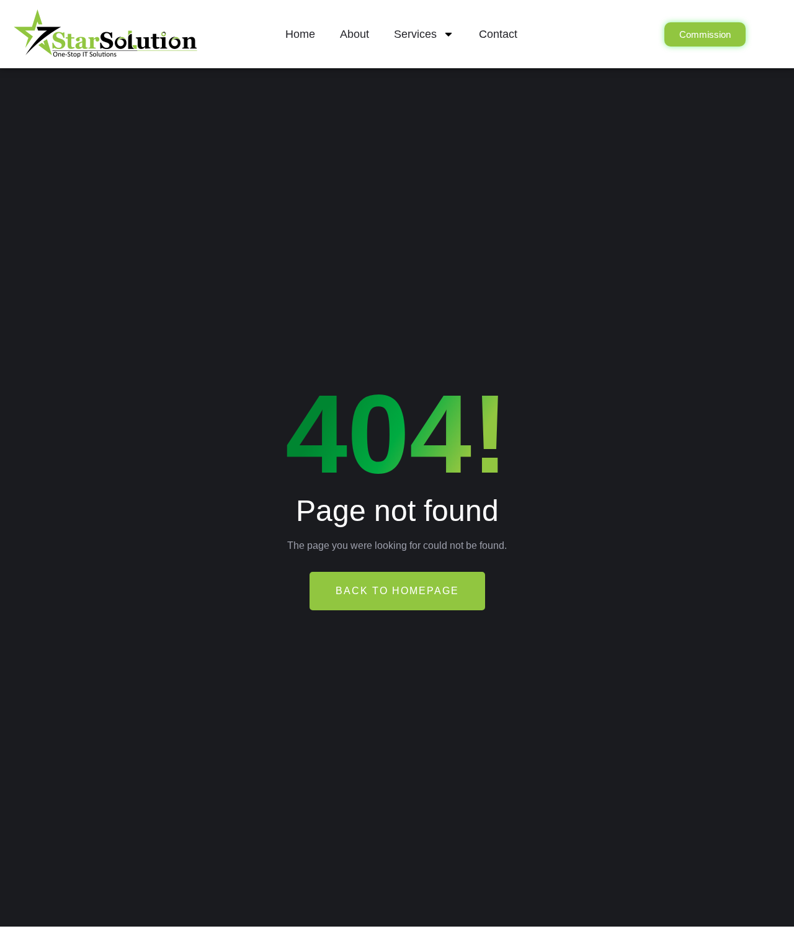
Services (415, 34)
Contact (498, 34)
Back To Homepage (397, 590)
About (354, 34)
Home (300, 34)
